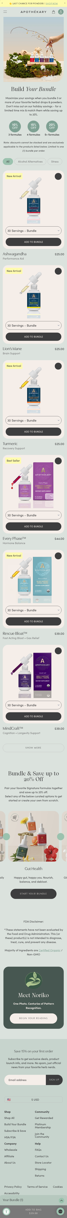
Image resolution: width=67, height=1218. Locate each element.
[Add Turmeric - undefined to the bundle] (58, 366)
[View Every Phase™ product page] (33, 483)
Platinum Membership (43, 1125)
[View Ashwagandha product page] (33, 198)
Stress (55, 161)
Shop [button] (7, 1111)
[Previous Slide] (6, 836)
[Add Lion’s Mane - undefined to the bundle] (58, 271)
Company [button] (10, 1143)
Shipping (40, 1169)
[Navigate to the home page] (33, 11)
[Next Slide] (60, 836)
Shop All (9, 1118)
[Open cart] (53, 11)
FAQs (38, 1149)
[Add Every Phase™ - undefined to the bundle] (58, 460)
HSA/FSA (10, 1137)
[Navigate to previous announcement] (2, 3)
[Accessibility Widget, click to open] (6, 1211)
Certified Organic (49, 950)
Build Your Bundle (15, 1124)
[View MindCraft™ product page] (33, 673)
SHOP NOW (52, 3)
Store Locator (43, 1162)
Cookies (58, 1186)
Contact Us (41, 1156)
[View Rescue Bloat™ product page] (33, 578)
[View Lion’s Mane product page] (33, 293)
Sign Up (54, 1080)
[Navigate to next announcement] (65, 3)
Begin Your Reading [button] (33, 1018)
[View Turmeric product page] (33, 388)
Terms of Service (37, 1186)
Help (38, 1143)
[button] (33, 748)
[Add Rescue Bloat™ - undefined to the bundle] (58, 555)
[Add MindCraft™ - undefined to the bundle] (58, 650)
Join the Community (42, 1135)
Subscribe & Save (15, 1130)
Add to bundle (33, 241)
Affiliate (9, 1156)
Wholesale (10, 1149)
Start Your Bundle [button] (33, 894)
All (7, 161)
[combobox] (33, 230)
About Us (9, 1162)
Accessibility (11, 1193)
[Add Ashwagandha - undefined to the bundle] (58, 176)
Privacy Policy (13, 1186)
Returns (39, 1175)
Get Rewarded (44, 1118)
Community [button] (42, 1111)
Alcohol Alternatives (30, 161)
